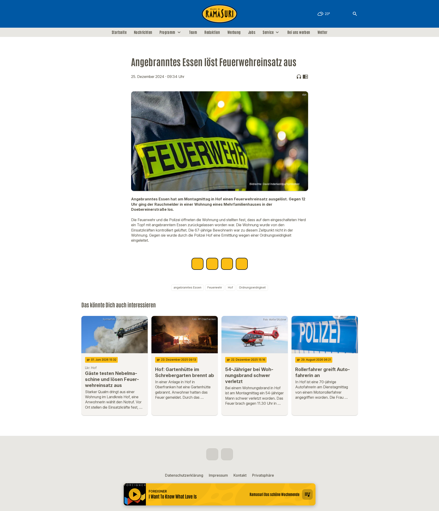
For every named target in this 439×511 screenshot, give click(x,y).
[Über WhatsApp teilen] (227, 263)
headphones (299, 76)
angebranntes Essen (187, 287)
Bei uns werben (298, 32)
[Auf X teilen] (212, 263)
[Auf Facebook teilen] (197, 263)
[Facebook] (86, 13)
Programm (167, 32)
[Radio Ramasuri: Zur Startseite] (220, 14)
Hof (230, 287)
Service (268, 32)
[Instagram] (95, 13)
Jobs (252, 32)
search (355, 14)
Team (193, 32)
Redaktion (212, 32)
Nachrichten (143, 32)
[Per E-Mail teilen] (241, 263)
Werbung (234, 32)
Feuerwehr (214, 287)
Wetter (322, 32)
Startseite (119, 32)
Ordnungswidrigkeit (252, 287)
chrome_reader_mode (305, 76)
